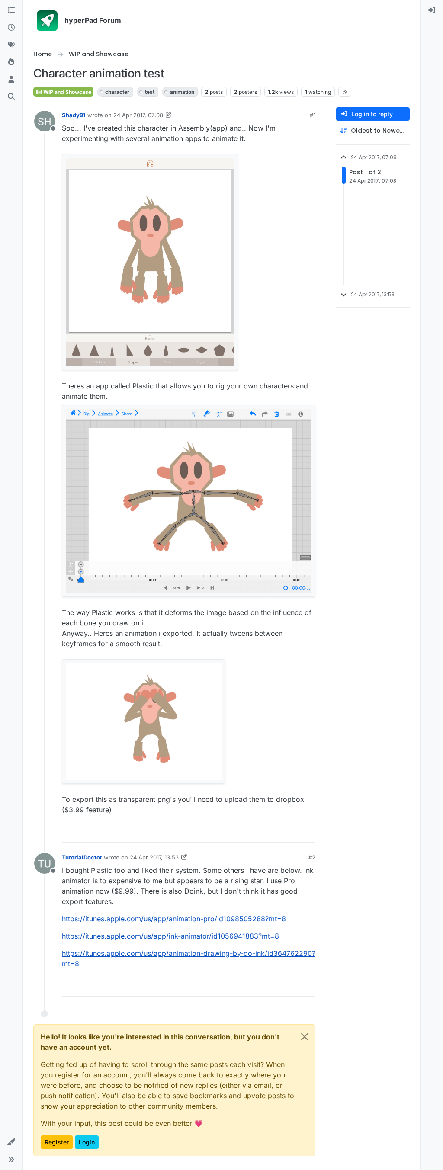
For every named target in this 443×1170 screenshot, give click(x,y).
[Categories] (11, 10)
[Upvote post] (278, 832)
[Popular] (11, 62)
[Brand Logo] (47, 20)
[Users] (11, 80)
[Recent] (11, 28)
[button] (11, 1142)
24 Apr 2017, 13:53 (154, 857)
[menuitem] (432, 10)
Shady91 (74, 115)
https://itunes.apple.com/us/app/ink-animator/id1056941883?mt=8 (170, 936)
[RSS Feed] (345, 91)
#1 (312, 115)
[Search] (11, 97)
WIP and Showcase (66, 92)
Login (87, 1142)
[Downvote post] (308, 832)
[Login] (432, 10)
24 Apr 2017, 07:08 (138, 115)
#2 (311, 857)
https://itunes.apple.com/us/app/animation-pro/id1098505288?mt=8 (174, 918)
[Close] (304, 1037)
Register (57, 1142)
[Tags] (11, 45)
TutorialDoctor (82, 857)
